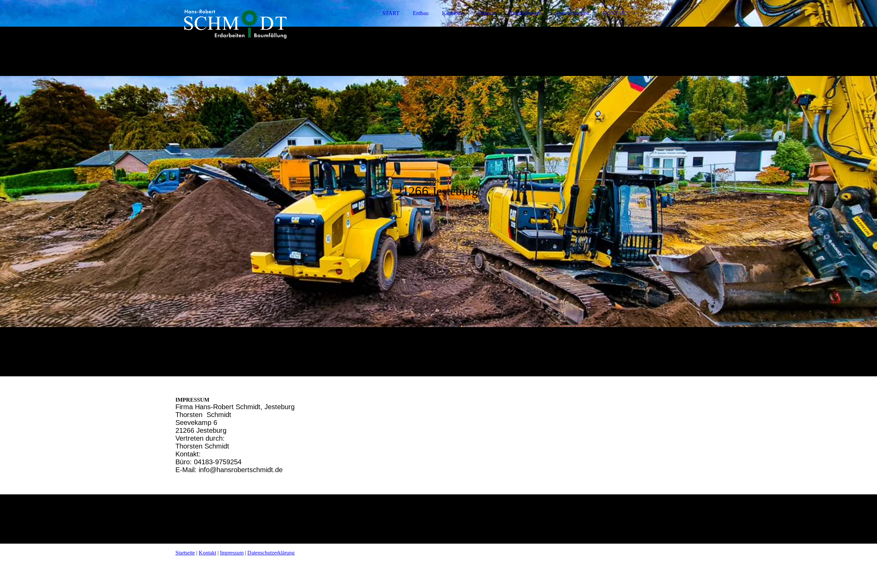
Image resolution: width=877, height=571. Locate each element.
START (390, 13)
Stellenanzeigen (572, 13)
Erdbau (421, 13)
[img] (235, 24)
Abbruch (485, 13)
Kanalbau (452, 13)
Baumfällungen (525, 13)
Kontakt (207, 553)
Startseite (185, 553)
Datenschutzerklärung (271, 553)
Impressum (232, 553)
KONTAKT (616, 13)
